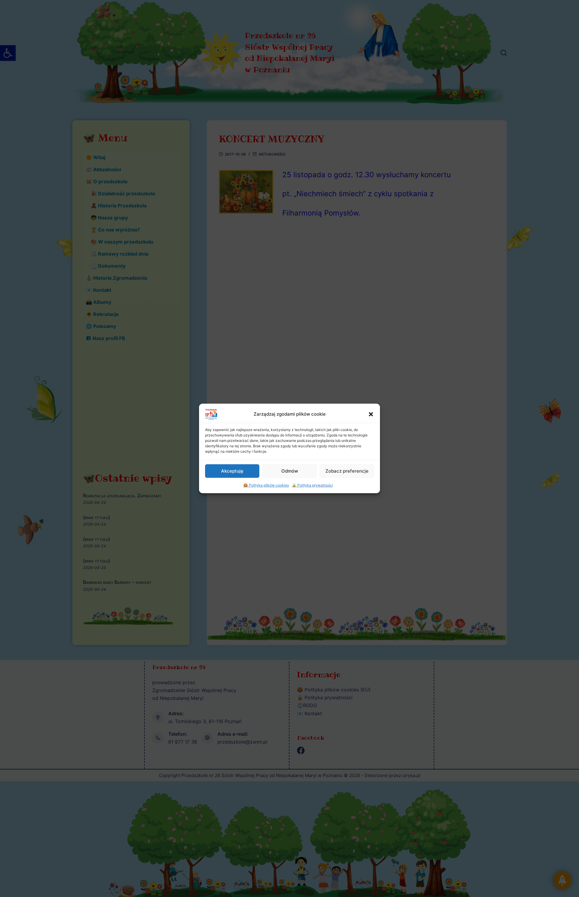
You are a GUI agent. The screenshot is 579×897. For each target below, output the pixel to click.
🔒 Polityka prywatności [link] (312, 485)
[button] (371, 414)
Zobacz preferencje (347, 471)
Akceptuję (232, 471)
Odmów (289, 471)
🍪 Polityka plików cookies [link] (266, 485)
